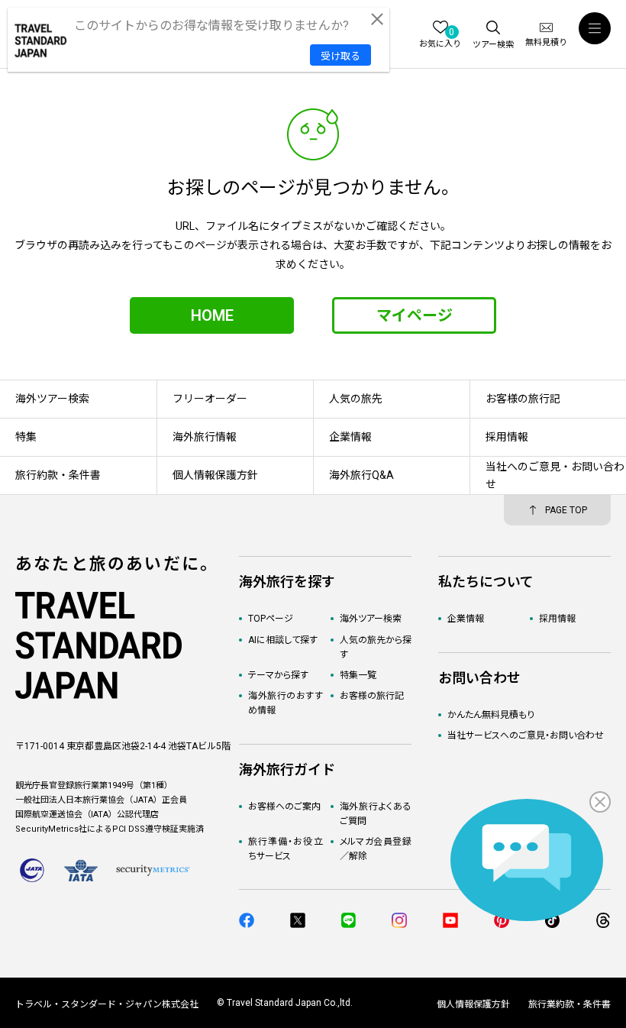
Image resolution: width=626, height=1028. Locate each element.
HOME (212, 315)
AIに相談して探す (283, 640)
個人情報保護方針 (473, 1004)
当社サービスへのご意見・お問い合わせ (525, 735)
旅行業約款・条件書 (569, 1004)
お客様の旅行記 (372, 695)
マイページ (414, 315)
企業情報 (465, 618)
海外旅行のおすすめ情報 (285, 703)
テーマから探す (278, 675)
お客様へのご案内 (284, 806)
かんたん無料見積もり (490, 715)
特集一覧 (358, 675)
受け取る (340, 56)
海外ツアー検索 (371, 618)
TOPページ (270, 618)
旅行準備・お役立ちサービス (285, 849)
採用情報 (557, 618)
